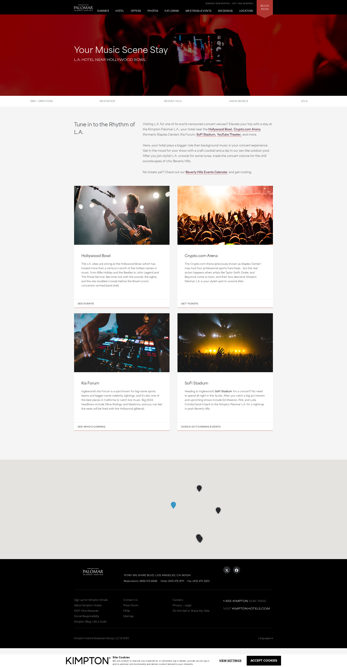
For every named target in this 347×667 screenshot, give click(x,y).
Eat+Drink (172, 10)
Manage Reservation (218, 3)
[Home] (83, 10)
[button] (199, 488)
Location (246, 10)
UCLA (304, 101)
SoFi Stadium (223, 391)
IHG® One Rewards (86, 610)
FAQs (126, 610)
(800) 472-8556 (148, 581)
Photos (152, 10)
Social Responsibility (86, 616)
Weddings (225, 10)
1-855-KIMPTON (235, 601)
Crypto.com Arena (247, 129)
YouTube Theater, (229, 134)
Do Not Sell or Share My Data (191, 610)
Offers (136, 10)
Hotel (119, 10)
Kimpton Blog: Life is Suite (90, 621)
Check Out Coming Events (201, 426)
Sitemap (128, 616)
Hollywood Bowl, (220, 129)
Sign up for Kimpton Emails (91, 600)
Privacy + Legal (182, 605)
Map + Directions (42, 101)
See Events (86, 303)
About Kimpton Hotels (88, 605)
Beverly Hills (173, 101)
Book (264, 7)
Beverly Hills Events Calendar (207, 171)
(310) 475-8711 (176, 581)
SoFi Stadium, (206, 134)
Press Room (130, 605)
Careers (178, 600)
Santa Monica (238, 101)
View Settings (230, 661)
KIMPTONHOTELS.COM (251, 608)
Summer (103, 10)
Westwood (107, 101)
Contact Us (130, 600)
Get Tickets (189, 303)
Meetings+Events (198, 10)
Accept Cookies (263, 660)
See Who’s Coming (91, 426)
